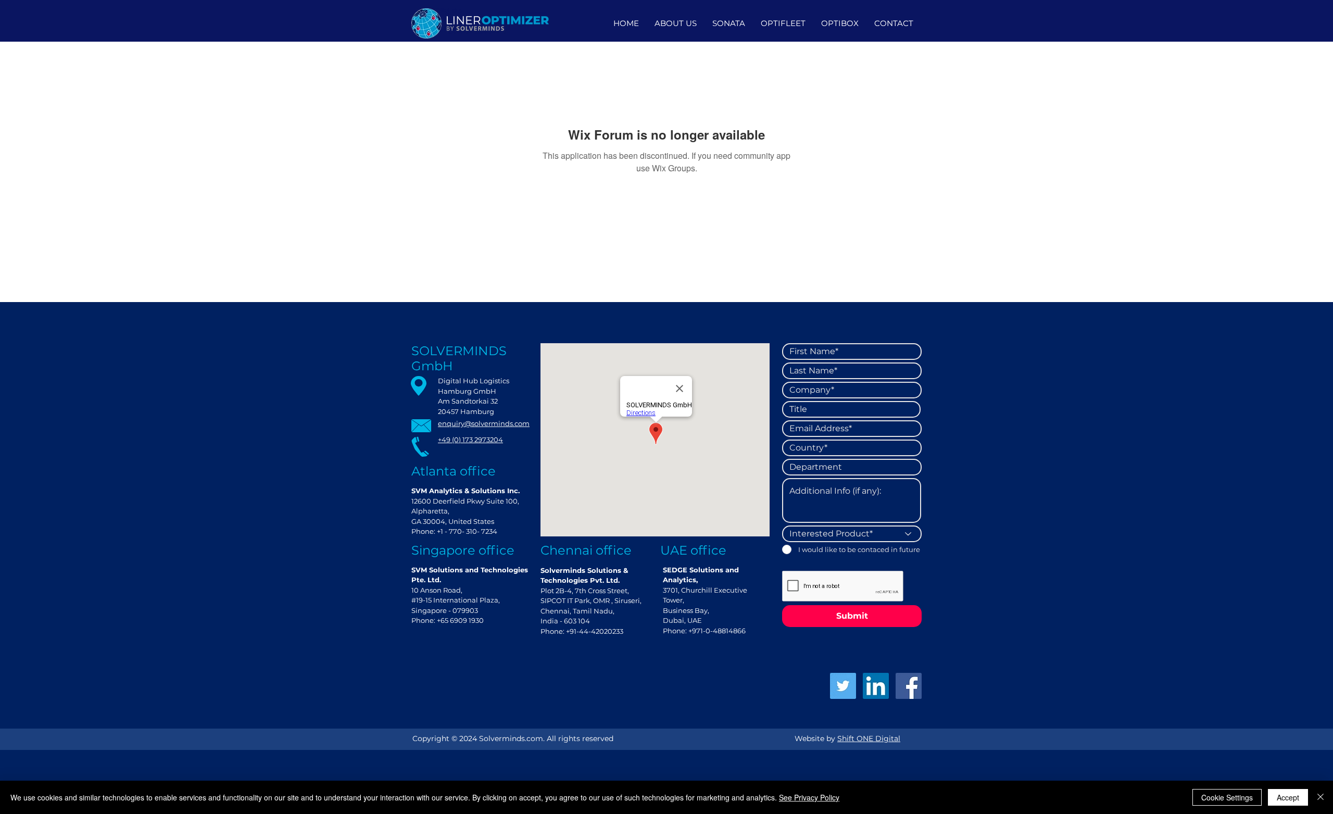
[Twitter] (843, 686)
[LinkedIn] (876, 686)
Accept (1288, 797)
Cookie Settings (1227, 797)
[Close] (1320, 797)
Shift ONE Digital (868, 738)
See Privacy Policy (809, 797)
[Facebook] (909, 686)
